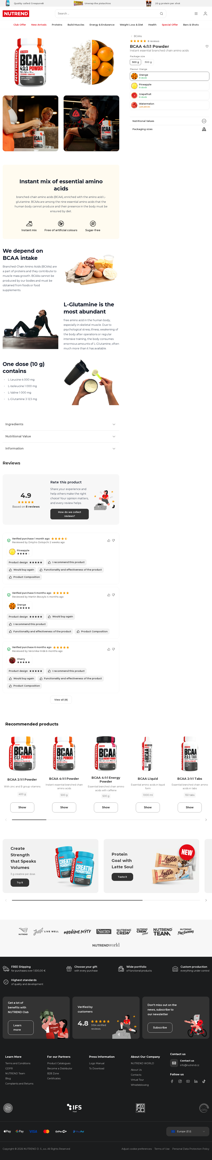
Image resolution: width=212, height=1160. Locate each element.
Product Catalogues (58, 1063)
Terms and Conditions (17, 1063)
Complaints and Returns (19, 1083)
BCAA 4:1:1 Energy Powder (106, 779)
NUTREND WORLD (142, 1063)
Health (152, 24)
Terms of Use (162, 1148)
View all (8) (61, 699)
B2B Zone (53, 1073)
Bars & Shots (191, 24)
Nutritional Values (143, 121)
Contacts (136, 1074)
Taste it (122, 876)
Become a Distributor (59, 1068)
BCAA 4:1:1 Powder (64, 779)
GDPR (9, 1068)
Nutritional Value (18, 436)
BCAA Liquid (148, 779)
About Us (136, 1069)
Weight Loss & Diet (131, 24)
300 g (148, 62)
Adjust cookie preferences (137, 1148)
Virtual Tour (137, 1079)
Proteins (57, 24)
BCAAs (138, 36)
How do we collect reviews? (69, 514)
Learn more (17, 1027)
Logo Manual (96, 1063)
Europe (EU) (184, 1131)
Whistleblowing (140, 1084)
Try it (20, 882)
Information (14, 448)
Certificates (53, 1078)
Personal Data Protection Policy (190, 1148)
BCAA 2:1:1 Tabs (189, 779)
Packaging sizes (142, 129)
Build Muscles (76, 24)
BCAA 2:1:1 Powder (22, 779)
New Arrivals (39, 24)
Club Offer (19, 24)
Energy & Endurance (102, 24)
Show (22, 807)
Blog (8, 1078)
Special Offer (170, 24)
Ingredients (14, 424)
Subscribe (160, 1027)
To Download (96, 1068)
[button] (206, 819)
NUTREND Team (15, 1073)
